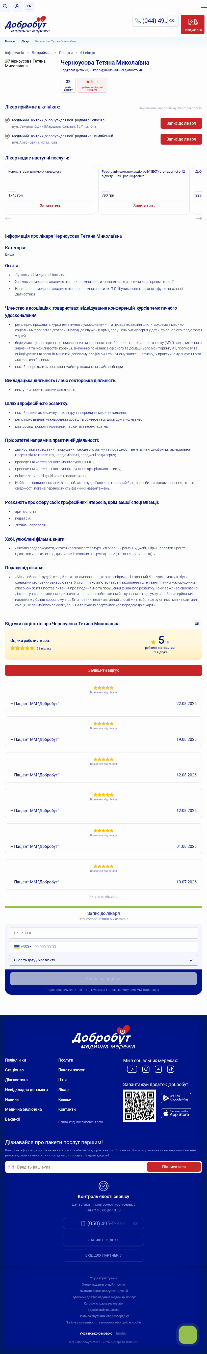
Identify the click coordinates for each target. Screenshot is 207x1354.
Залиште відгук (103, 1240)
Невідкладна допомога (26, 1089)
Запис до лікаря (181, 123)
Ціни (62, 1079)
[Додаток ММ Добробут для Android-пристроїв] (176, 1098)
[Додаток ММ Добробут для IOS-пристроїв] (176, 1113)
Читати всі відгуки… (103, 896)
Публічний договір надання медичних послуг (103, 1297)
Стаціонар (14, 1070)
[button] (21, 946)
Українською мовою (96, 1333)
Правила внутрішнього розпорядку (104, 1316)
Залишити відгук (103, 670)
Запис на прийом (103, 978)
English (121, 1333)
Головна (10, 41)
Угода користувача (103, 1278)
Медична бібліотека (23, 1109)
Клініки (64, 1099)
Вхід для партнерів (103, 1255)
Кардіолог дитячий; (75, 70)
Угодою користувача (121, 990)
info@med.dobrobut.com (86, 1122)
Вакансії (12, 1119)
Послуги (65, 1060)
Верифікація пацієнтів (103, 1310)
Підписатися (174, 1167)
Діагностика (16, 1079)
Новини (12, 1099)
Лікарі (25, 41)
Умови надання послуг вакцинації (103, 1291)
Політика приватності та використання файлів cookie (103, 1322)
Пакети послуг (71, 1070)
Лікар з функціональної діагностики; (116, 70)
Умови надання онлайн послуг (103, 1284)
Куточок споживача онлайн (103, 1303)
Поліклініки (15, 1060)
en (29, 6)
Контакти (66, 1109)
